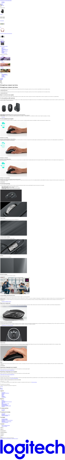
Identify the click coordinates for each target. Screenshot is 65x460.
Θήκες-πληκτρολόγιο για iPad (5, 403)
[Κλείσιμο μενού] (0, 6)
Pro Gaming (3, 414)
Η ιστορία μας (3, 392)
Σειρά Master (3, 409)
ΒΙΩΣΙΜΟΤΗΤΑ (12, 374)
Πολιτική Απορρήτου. (34, 382)
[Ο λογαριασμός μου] (0, 82)
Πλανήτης (1, 79)
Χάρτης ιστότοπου (15, 438)
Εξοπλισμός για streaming (5, 415)
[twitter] (1, 389)
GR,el (1, 4)
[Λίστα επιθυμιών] (1, 81)
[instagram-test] (0, 389)
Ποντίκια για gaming (4, 404)
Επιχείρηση (3, 2)
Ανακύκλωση (3, 396)
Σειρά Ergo (3, 410)
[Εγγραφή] (8, 381)
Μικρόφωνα (3, 406)
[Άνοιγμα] (1, 83)
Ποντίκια (3, 400)
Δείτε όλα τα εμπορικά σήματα (14, 378)
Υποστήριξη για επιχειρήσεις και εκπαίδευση (7, 420)
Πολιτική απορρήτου (6, 438)
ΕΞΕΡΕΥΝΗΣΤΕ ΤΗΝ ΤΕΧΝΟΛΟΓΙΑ (5, 374)
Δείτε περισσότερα (3, 365)
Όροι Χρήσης (2, 438)
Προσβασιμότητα (4, 397)
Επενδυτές (3, 393)
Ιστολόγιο (3, 394)
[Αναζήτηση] (1, 80)
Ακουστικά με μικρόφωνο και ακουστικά (7, 401)
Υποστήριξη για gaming (5, 419)
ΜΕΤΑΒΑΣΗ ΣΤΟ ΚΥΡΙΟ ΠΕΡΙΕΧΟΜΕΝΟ (6, 0)
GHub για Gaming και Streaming (6, 425)
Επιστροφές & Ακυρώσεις (5, 422)
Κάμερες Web (3, 402)
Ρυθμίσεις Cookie (11, 438)
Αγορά (1, 5)
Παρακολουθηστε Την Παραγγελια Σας (6, 421)
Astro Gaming (3, 413)
